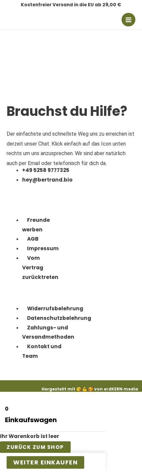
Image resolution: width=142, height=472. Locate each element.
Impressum (43, 248)
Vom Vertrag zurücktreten (40, 267)
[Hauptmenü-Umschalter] (128, 20)
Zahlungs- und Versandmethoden (48, 332)
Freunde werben (36, 225)
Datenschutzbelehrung (59, 318)
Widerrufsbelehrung (55, 308)
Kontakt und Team (41, 351)
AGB (32, 238)
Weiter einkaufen (45, 462)
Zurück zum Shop (35, 447)
